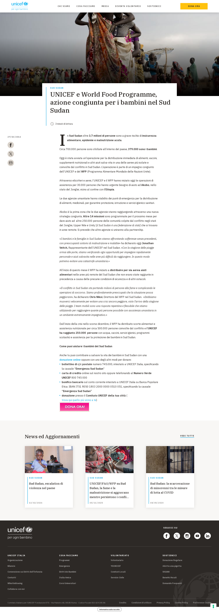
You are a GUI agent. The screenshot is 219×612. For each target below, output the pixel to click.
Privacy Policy (163, 603)
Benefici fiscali (170, 577)
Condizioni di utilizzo (141, 603)
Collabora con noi (16, 589)
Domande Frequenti (172, 583)
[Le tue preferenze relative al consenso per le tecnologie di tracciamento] (213, 606)
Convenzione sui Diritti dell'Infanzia (25, 572)
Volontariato (117, 560)
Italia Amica (65, 577)
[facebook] (11, 145)
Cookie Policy (181, 603)
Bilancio (11, 566)
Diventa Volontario (128, 6)
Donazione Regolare (172, 560)
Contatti (12, 577)
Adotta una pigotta (172, 566)
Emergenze (64, 566)
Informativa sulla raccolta (109, 609)
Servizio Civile (117, 577)
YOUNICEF (116, 566)
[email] (11, 163)
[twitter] (11, 154)
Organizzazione (15, 560)
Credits (122, 603)
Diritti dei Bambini (67, 572)
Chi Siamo (64, 6)
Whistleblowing (15, 583)
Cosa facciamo (85, 6)
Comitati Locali (118, 572)
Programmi (64, 560)
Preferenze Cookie (202, 603)
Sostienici (154, 6)
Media (105, 6)
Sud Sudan (57, 88)
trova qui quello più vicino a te (79, 400)
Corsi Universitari (67, 583)
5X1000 (166, 572)
